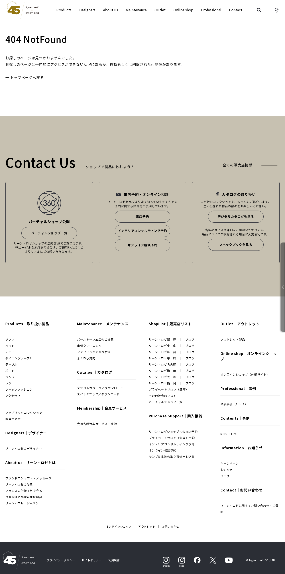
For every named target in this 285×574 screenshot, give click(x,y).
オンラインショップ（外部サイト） (245, 374)
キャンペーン (229, 463)
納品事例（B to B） (234, 404)
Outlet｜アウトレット (239, 323)
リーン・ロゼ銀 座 (162, 339)
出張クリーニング (89, 346)
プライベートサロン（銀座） (169, 389)
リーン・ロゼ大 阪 (162, 377)
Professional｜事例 (238, 388)
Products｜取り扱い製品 (27, 323)
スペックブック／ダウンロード (98, 394)
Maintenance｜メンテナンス (102, 323)
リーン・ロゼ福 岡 (162, 383)
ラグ (8, 383)
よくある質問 (86, 358)
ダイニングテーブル (19, 358)
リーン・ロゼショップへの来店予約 (173, 431)
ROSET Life (228, 434)
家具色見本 (13, 419)
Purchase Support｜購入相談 (175, 416)
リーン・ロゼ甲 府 (162, 358)
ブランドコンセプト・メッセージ (28, 478)
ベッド (9, 346)
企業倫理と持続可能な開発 (23, 497)
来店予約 (142, 216)
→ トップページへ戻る (24, 77)
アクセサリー (14, 396)
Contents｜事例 (235, 418)
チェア (9, 352)
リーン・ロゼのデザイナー (23, 448)
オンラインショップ (119, 526)
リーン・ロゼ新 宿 (162, 352)
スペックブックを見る (236, 244)
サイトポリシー (92, 560)
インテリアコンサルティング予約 (142, 230)
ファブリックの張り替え (94, 352)
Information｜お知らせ (241, 447)
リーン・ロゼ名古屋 (162, 364)
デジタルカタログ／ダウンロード (100, 388)
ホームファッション (19, 389)
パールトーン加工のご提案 (95, 339)
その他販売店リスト (162, 396)
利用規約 (114, 560)
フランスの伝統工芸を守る (23, 491)
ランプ (9, 377)
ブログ (190, 339)
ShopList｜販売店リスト (170, 323)
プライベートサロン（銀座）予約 (172, 438)
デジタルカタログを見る (236, 216)
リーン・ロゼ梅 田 (162, 371)
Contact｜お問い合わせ (241, 490)
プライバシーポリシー (61, 560)
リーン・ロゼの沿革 (19, 484)
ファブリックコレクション (23, 412)
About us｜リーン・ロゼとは (30, 462)
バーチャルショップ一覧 (49, 233)
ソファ (9, 339)
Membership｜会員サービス (102, 408)
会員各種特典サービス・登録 (97, 424)
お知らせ (226, 470)
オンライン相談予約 (142, 245)
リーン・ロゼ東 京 (162, 346)
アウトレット (146, 526)
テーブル (11, 364)
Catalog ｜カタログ (94, 372)
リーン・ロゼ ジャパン (22, 503)
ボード (9, 371)
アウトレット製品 (232, 339)
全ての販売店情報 (237, 165)
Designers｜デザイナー (26, 432)
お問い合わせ (170, 526)
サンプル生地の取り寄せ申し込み (172, 456)
